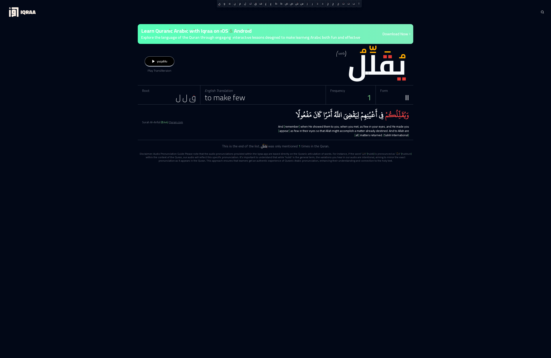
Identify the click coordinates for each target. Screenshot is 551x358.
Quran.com (176, 122)
